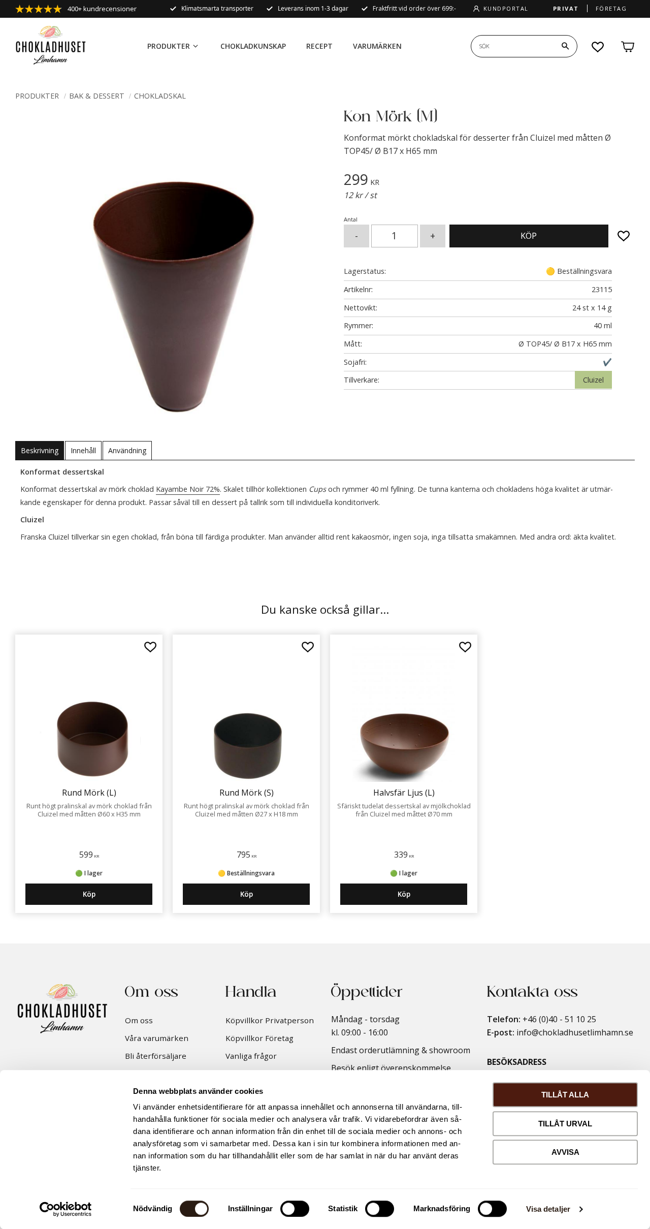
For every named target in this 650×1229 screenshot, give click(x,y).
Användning (127, 450)
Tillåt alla (565, 1094)
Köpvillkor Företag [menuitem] (259, 1038)
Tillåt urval (565, 1123)
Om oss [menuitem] (139, 1020)
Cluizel (593, 380)
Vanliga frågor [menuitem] (251, 1056)
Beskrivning (39, 450)
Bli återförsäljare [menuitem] (155, 1056)
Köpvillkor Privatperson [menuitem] (269, 1020)
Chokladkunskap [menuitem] (253, 46)
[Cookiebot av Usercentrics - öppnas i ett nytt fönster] (65, 1209)
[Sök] (565, 46)
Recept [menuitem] (319, 46)
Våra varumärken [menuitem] (156, 1038)
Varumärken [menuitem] (377, 46)
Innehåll (83, 450)
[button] (598, 47)
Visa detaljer (548, 1209)
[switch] (294, 1209)
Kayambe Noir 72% (188, 489)
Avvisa (565, 1152)
